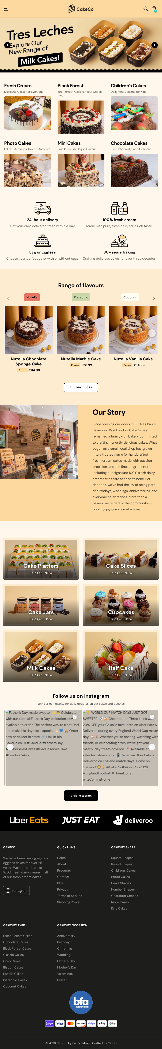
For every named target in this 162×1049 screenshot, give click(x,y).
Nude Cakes (120, 1009)
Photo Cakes (120, 984)
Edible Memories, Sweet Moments (27, 256)
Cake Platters (41, 673)
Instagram (19, 997)
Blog (60, 990)
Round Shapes (121, 971)
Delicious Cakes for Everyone (23, 199)
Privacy (62, 996)
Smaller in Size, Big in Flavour (77, 256)
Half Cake (121, 775)
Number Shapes (123, 996)
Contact (63, 984)
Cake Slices (121, 673)
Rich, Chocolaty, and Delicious (131, 256)
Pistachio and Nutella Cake (133, 469)
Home (61, 965)
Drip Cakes (119, 1015)
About (61, 971)
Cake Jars (41, 719)
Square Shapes (122, 965)
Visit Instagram (81, 903)
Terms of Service (69, 1003)
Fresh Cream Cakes (17, 1043)
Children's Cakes (123, 977)
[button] (8, 405)
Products (64, 977)
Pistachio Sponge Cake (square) (81, 469)
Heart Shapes (121, 990)
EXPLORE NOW (41, 680)
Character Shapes (124, 1003)
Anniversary (66, 1043)
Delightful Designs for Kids (128, 199)
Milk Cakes (41, 775)
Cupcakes (121, 719)
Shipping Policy (68, 1009)
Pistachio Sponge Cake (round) (28, 469)
